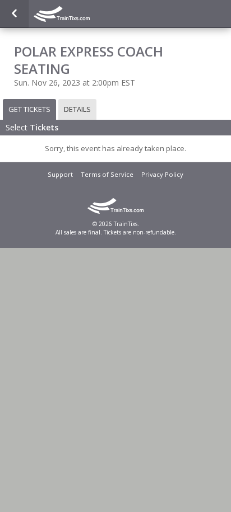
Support (60, 174)
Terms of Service (107, 174)
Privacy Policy (162, 174)
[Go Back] (14, 14)
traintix (90, 14)
